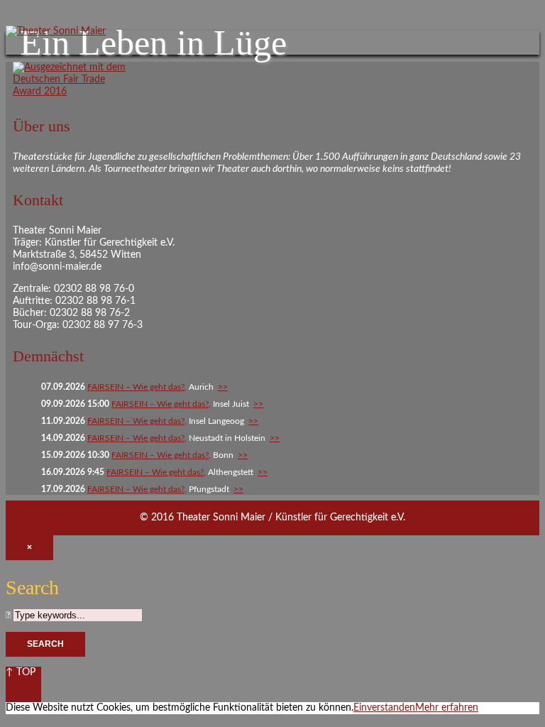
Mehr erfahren (446, 708)
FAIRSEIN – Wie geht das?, (137, 387)
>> (223, 387)
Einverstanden (384, 708)
